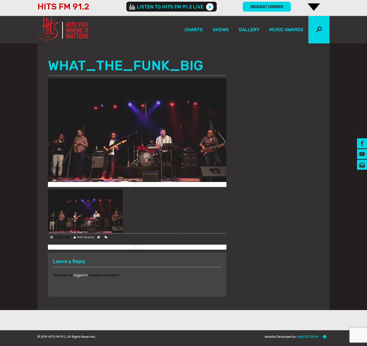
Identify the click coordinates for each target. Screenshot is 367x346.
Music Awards (286, 29)
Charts (193, 29)
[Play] (209, 7)
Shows (221, 29)
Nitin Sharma (85, 237)
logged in (80, 275)
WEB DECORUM (308, 337)
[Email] (362, 165)
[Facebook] (362, 143)
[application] (171, 7)
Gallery (249, 29)
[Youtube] (362, 154)
